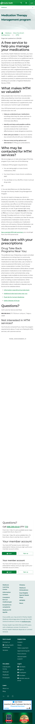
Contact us (6, 642)
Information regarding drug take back (16, 290)
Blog (4, 691)
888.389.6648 (13, 527)
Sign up (25, 553)
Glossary (22, 585)
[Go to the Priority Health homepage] (7, 3)
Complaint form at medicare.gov (7, 600)
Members (22, 667)
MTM (17, 35)
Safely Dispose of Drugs (11, 300)
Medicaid (6, 672)
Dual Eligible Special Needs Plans (24, 595)
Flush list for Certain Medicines (14, 297)
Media (19, 645)
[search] (21, 3)
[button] (17, 7)
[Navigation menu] (26, 3)
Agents (21, 669)
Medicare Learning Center (6, 587)
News (21, 603)
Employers (6, 677)
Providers (22, 675)
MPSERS (22, 600)
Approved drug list (23, 651)
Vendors (5, 650)
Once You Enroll (18, 33)
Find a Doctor (21, 654)
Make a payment (22, 648)
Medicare (8, 33)
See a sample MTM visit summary (12, 232)
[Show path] (13, 35)
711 (26, 527)
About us (6, 688)
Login (31, 3)
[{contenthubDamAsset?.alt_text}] (4, 696)
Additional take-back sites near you (15, 293)
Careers (19, 642)
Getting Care (5, 35)
